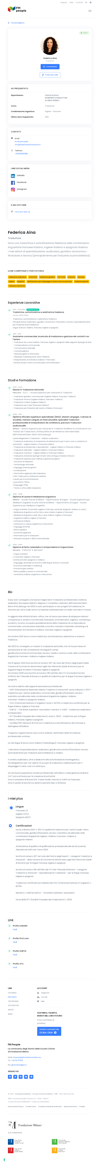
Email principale (21, 141)
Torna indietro (17, 22)
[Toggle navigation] (90, 10)
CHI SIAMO (12, 993)
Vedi (15, 929)
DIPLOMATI (12, 997)
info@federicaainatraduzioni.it (28, 144)
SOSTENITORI (13, 1005)
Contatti (79, 2)
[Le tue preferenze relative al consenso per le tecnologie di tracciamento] (4, 1159)
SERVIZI (11, 1009)
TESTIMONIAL (13, 1001)
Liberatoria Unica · (71, 1106)
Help (71, 2)
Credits (82, 1106)
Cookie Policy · (31, 1106)
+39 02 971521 (17, 1060)
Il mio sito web (51, 75)
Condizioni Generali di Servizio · (50, 1106)
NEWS (10, 1014)
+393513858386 (21, 153)
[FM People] (17, 11)
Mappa (64, 2)
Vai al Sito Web (21, 212)
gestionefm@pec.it (19, 1065)
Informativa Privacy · (16, 1106)
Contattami (51, 66)
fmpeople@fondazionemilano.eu (27, 1057)
